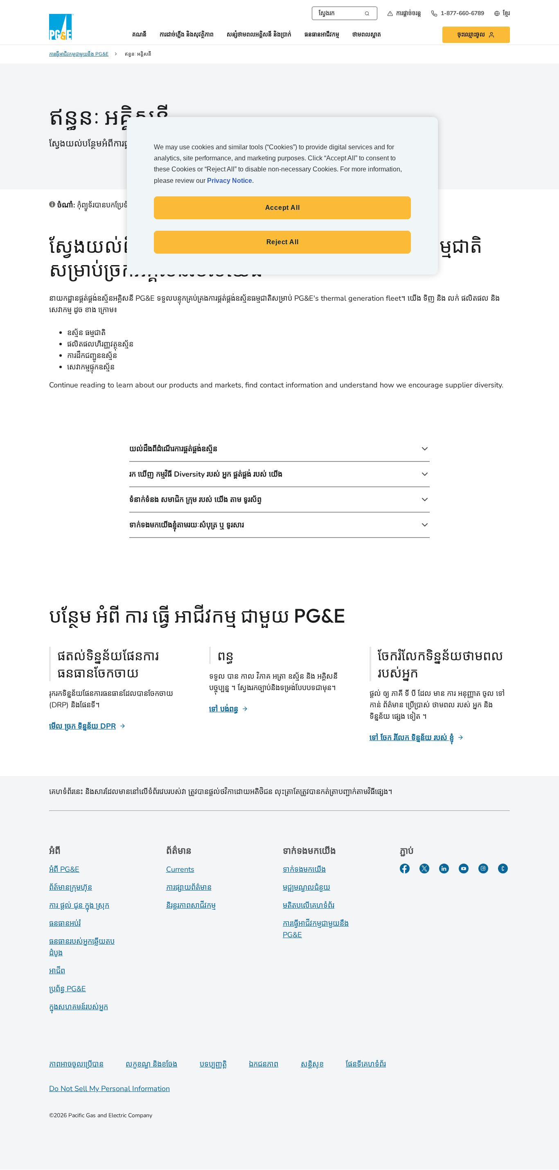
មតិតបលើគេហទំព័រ (308, 905)
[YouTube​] (463, 868)
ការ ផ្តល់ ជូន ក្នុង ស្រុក (79, 905)
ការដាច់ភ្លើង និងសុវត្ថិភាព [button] (187, 35)
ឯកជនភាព (263, 1064)
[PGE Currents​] (503, 868)
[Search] (367, 13)
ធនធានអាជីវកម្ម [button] (321, 35)
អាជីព (57, 971)
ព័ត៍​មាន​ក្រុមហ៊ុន (70, 887)
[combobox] (344, 13)
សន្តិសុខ (312, 1064)
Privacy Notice (229, 180)
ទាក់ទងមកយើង (304, 869)
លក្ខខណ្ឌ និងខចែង (151, 1064)
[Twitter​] (424, 868)
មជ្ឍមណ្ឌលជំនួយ (306, 887)
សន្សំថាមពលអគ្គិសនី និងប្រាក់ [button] (259, 35)
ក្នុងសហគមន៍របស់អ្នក (78, 1007)
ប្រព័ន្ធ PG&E (67, 989)
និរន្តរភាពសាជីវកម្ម (191, 905)
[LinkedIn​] (444, 868)
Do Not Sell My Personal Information (109, 1089)
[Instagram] (483, 868)
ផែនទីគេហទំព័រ (366, 1064)
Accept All (282, 207)
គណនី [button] (139, 35)
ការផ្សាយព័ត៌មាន (189, 887)
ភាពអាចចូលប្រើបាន (76, 1064)
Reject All (282, 242)
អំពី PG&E (64, 869)
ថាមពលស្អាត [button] (366, 35)
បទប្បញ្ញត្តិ (213, 1064)
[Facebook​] (405, 868)
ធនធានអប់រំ (65, 923)
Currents (180, 869)
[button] (404, 13)
